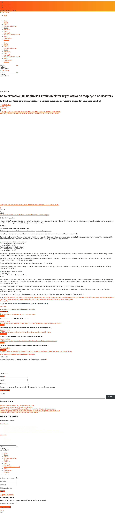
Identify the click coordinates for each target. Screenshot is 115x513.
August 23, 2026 (5, 321)
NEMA (24, 299)
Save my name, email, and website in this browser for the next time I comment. (28, 387)
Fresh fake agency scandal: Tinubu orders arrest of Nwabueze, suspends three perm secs (25, 231)
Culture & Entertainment (12, 35)
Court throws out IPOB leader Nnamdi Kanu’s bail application (17, 354)
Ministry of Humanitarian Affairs (82, 297)
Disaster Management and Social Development (43, 297)
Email (2, 380)
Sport (5, 31)
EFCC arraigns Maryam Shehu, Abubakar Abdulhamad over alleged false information (24, 345)
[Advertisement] (43, 86)
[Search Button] (17, 65)
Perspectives (8, 38)
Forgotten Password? (7, 495)
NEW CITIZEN (6, 105)
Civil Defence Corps (21, 297)
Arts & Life (7, 33)
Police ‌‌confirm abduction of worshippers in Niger (16, 407)
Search (2, 394)
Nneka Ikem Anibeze (45, 299)
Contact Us (7, 4)
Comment (3, 373)
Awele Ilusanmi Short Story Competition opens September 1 (19, 412)
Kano (69, 297)
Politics (6, 24)
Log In (2, 510)
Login (5, 15)
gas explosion (63, 297)
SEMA (71, 299)
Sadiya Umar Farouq (62, 299)
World (5, 36)
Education (7, 29)
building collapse (9, 297)
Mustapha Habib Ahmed (101, 297)
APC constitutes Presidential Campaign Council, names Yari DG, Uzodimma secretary (28, 409)
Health (6, 28)
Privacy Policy (8, 7)
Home (5, 2)
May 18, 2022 (4, 106)
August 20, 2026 (5, 339)
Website (2, 383)
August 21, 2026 (5, 330)
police (54, 299)
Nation (6, 23)
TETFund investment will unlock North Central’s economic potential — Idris (21, 336)
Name (2, 377)
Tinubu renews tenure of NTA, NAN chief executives (14, 228)
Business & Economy (10, 26)
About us (6, 6)
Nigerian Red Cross (32, 299)
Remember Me (7, 488)
